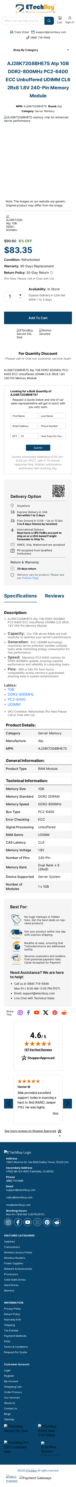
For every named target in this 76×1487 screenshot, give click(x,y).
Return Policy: (15, 273)
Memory (9, 1290)
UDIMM (14, 704)
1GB (11, 689)
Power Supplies (13, 1263)
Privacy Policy (12, 1308)
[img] (38, 1043)
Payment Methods (15, 1336)
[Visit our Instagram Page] (20, 1014)
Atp (59, 106)
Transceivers (12, 1247)
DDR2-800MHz (21, 694)
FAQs (7, 1341)
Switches (9, 1241)
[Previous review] (8, 1103)
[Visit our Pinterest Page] (54, 1014)
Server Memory (45, 111)
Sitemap (9, 1419)
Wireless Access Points (18, 1252)
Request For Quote (15, 1352)
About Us (9, 1403)
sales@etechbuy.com (19, 1197)
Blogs (7, 1414)
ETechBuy (31, 1470)
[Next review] (67, 1103)
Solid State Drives (15, 1279)
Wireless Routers (14, 1258)
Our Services (12, 1397)
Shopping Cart (12, 1386)
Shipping (9, 1325)
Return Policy (12, 1314)
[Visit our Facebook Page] (28, 1014)
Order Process (13, 1392)
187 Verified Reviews (38, 1049)
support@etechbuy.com (39, 993)
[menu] (38, 50)
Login (7, 1370)
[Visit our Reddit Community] (63, 1014)
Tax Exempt (11, 1330)
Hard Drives (11, 1285)
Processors (11, 1274)
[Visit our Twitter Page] (45, 1014)
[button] (19, 32)
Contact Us (10, 1408)
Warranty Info (12, 1319)
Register (9, 1376)
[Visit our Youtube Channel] (36, 1013)
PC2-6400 (17, 699)
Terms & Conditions (16, 1346)
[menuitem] (38, 49)
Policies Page (30, 578)
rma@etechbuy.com (18, 1205)
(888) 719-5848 (38, 983)
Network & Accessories (18, 1268)
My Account (11, 1381)
